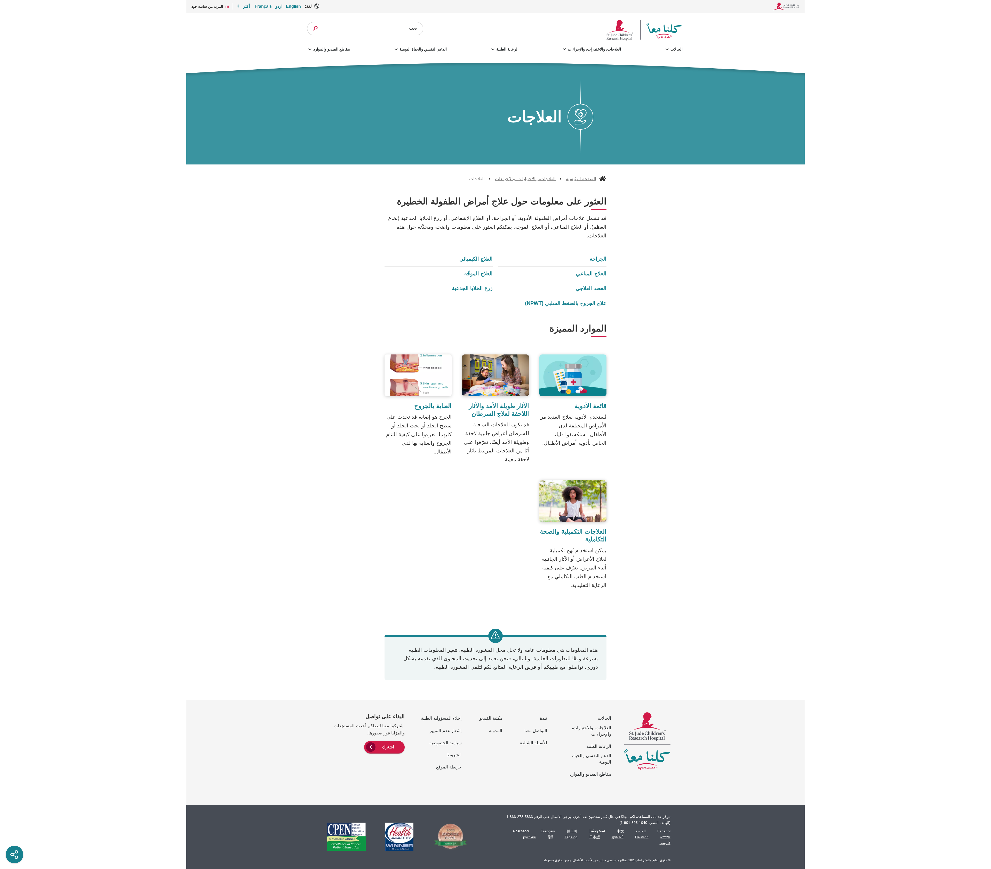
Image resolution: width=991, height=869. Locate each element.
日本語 (594, 837)
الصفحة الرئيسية (581, 178)
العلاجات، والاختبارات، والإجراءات (594, 49)
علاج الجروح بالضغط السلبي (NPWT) (565, 303)
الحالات (676, 49)
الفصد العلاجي (591, 288)
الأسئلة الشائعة (533, 742)
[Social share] (14, 854)
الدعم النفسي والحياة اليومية (423, 49)
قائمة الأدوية (590, 406)
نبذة (543, 718)
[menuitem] (384, 746)
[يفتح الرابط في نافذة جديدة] (448, 836)
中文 (620, 831)
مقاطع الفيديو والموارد (331, 49)
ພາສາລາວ (521, 831)
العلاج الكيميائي (476, 259)
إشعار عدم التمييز (446, 730)
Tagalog (571, 837)
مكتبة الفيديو (490, 718)
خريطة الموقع (449, 767)
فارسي (665, 843)
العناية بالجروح (433, 406)
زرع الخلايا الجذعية (472, 288)
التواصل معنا (535, 730)
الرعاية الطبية (507, 49)
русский (529, 837)
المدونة (495, 730)
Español (663, 831)
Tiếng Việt (597, 831)
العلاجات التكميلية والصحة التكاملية (573, 535)
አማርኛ (665, 837)
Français (263, 6)
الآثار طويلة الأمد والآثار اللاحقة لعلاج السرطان (499, 409)
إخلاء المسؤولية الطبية (441, 718)
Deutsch (642, 837)
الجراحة (598, 259)
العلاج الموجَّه (478, 273)
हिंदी (550, 837)
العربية (641, 831)
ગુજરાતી (618, 837)
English (293, 6)
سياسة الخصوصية (445, 742)
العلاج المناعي (591, 273)
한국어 (571, 831)
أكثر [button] (246, 6)
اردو (278, 6)
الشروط (454, 754)
